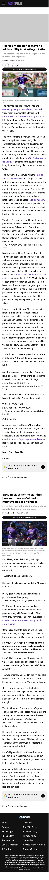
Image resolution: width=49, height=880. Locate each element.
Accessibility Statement (34, 844)
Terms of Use (8, 840)
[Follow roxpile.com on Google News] (43, 467)
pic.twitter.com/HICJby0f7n (15, 383)
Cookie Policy (29, 840)
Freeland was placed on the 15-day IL (19, 116)
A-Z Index (6, 849)
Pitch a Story (8, 836)
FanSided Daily (30, 831)
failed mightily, (38, 200)
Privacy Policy (29, 836)
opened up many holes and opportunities (21, 109)
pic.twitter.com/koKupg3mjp (15, 597)
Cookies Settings (31, 849)
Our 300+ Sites (30, 827)
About (5, 822)
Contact (5, 827)
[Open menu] (3, 3)
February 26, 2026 (37, 600)
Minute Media (14, 855)
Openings (27, 822)
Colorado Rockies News (18, 477)
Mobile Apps (8, 831)
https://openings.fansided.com (27, 439)
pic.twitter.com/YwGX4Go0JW (16, 407)
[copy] (17, 65)
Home (4, 477)
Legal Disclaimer (10, 844)
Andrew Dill (10, 513)
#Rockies (17, 223)
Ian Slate (9, 60)
